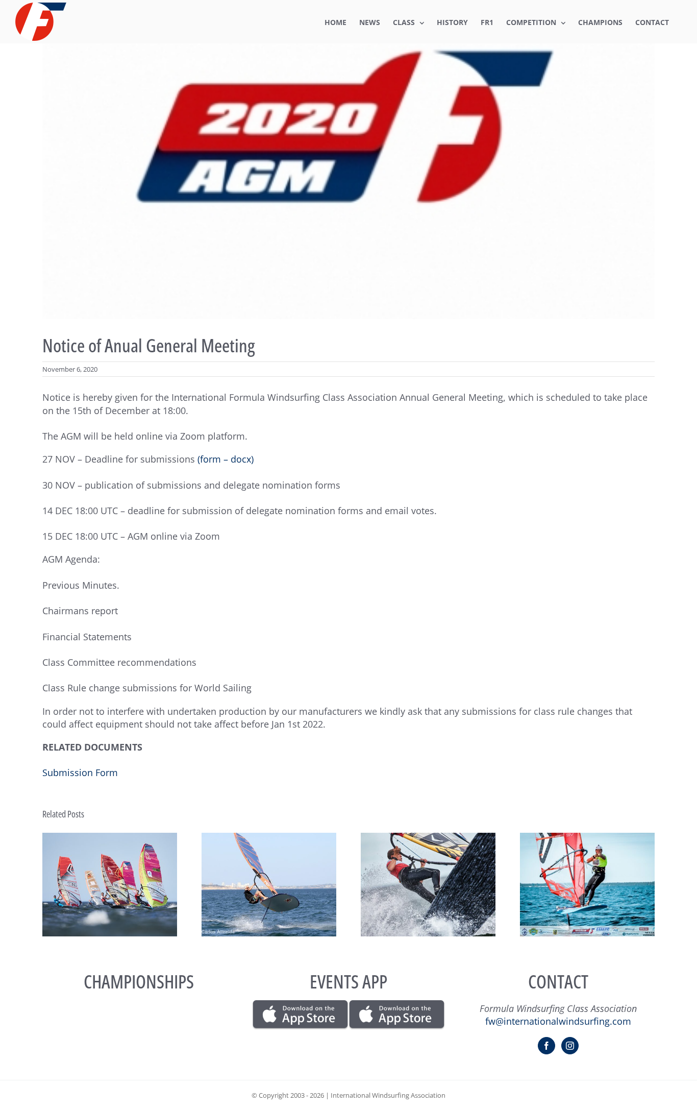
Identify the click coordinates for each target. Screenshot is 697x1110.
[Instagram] (570, 1045)
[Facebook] (546, 1045)
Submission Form (80, 772)
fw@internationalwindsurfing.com (558, 1021)
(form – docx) (225, 459)
